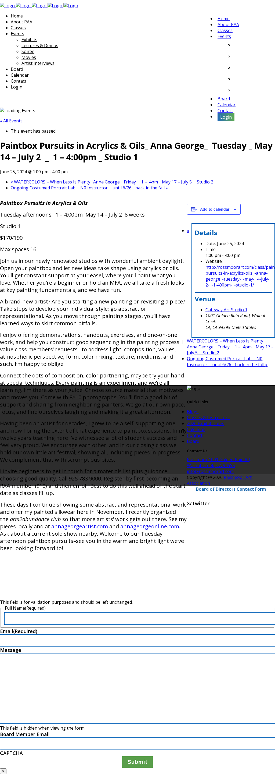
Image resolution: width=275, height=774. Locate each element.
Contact (194, 435)
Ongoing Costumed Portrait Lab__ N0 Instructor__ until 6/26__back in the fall (89, 188)
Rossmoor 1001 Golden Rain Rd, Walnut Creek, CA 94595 (219, 462)
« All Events (11, 121)
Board (193, 441)
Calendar (196, 429)
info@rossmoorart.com (210, 471)
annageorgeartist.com (79, 526)
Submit (137, 762)
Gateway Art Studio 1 (226, 310)
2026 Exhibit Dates (205, 423)
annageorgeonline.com (149, 526)
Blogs (192, 412)
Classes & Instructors (208, 417)
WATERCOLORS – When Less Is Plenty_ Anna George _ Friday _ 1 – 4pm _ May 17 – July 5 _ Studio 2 (112, 182)
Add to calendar (214, 209)
